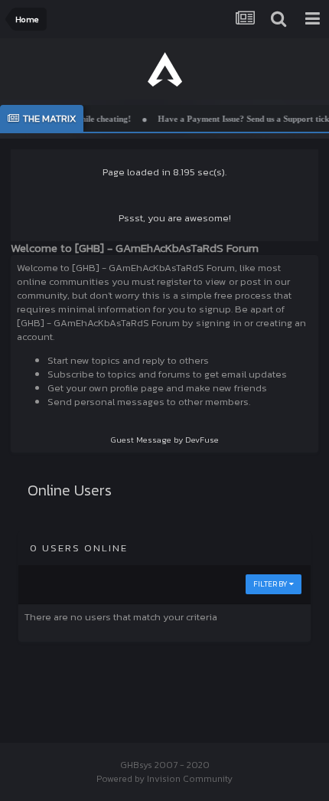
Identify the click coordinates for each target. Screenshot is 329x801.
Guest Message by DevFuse (165, 439)
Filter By (271, 584)
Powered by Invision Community (164, 779)
